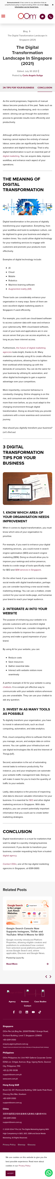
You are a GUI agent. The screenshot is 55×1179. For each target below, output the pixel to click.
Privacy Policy (24, 1165)
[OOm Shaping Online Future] (27, 16)
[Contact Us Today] (50, 16)
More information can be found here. (32, 6)
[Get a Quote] (42, 16)
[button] (46, 976)
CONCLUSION (45, 87)
